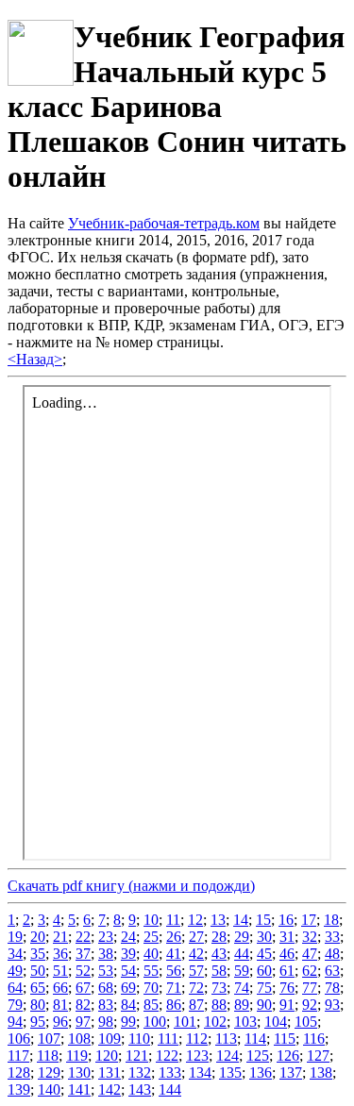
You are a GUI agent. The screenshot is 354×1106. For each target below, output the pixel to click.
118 (48, 1055)
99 (128, 1022)
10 (151, 920)
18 (331, 920)
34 (15, 954)
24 (128, 937)
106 (19, 1039)
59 (241, 971)
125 (257, 1055)
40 (151, 954)
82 (83, 1005)
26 (173, 937)
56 (173, 971)
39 (128, 954)
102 (215, 1022)
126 (288, 1055)
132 (139, 1072)
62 (309, 971)
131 (109, 1072)
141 (79, 1089)
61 (287, 971)
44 (241, 954)
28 (219, 937)
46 (287, 954)
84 (128, 1005)
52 (83, 971)
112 (197, 1039)
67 (83, 988)
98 (105, 1022)
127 (318, 1055)
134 (200, 1072)
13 (218, 920)
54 (128, 971)
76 (287, 988)
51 (60, 971)
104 (275, 1022)
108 (79, 1039)
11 (173, 920)
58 (219, 971)
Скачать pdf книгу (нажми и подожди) (131, 886)
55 (151, 971)
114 (255, 1039)
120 (106, 1055)
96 (60, 1022)
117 (18, 1055)
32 (309, 937)
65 (37, 988)
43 (219, 954)
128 (19, 1072)
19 (15, 937)
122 (167, 1055)
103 (245, 1022)
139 (19, 1089)
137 (290, 1072)
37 (83, 954)
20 (37, 937)
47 (309, 954)
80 (37, 1005)
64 (15, 988)
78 (332, 988)
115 (284, 1039)
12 (195, 920)
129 (49, 1072)
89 (241, 1005)
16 (286, 920)
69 (128, 988)
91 (287, 1005)
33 (332, 937)
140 (49, 1089)
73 (219, 988)
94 (15, 1022)
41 (173, 954)
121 (137, 1055)
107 (49, 1039)
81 (60, 1005)
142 (109, 1089)
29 (241, 937)
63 (332, 971)
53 (105, 971)
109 (109, 1039)
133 (170, 1072)
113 (226, 1039)
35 (37, 954)
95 (37, 1022)
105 (306, 1022)
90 (264, 1005)
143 (139, 1089)
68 (105, 988)
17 (308, 920)
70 (151, 988)
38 (105, 954)
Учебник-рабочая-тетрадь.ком (164, 223)
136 (260, 1072)
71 (173, 988)
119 (77, 1055)
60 (264, 971)
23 (105, 937)
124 (227, 1055)
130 (79, 1072)
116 (314, 1039)
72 (196, 988)
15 (263, 920)
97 (83, 1022)
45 (264, 954)
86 (173, 1005)
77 (309, 988)
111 (168, 1039)
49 (15, 971)
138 (321, 1072)
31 (287, 937)
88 (219, 1005)
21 (60, 937)
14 (240, 920)
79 (15, 1005)
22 (83, 937)
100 (154, 1022)
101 (185, 1022)
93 (332, 1005)
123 (197, 1055)
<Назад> (35, 359)
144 (170, 1089)
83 (105, 1005)
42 (196, 954)
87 (196, 1005)
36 (60, 954)
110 (139, 1039)
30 (264, 937)
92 (309, 1005)
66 (60, 988)
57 (196, 971)
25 (151, 937)
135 (230, 1072)
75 (264, 988)
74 (241, 988)
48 (332, 954)
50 (37, 971)
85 (151, 1005)
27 (196, 937)
